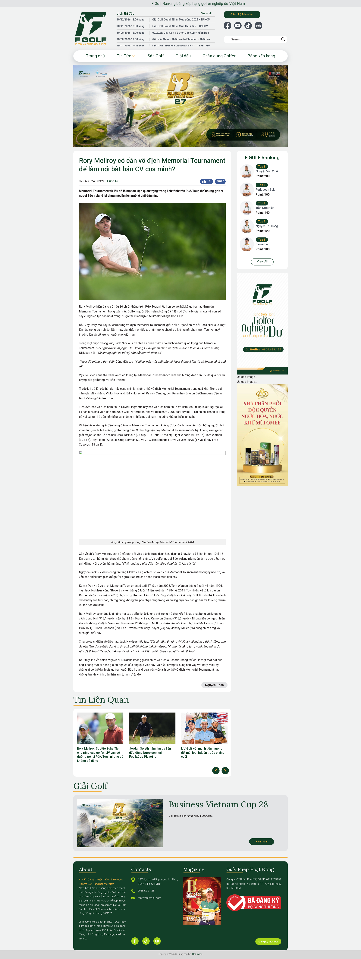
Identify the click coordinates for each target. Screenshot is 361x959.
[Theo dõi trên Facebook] (135, 941)
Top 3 (261, 203)
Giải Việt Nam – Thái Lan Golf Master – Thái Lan (181, 39)
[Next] (225, 770)
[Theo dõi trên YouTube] (157, 941)
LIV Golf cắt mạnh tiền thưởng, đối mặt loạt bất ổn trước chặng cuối (151, 752)
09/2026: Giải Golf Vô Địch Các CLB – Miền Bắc (180, 32)
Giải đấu (183, 56)
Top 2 (261, 184)
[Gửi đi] (283, 39)
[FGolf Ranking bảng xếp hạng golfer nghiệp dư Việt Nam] (92, 28)
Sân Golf (156, 56)
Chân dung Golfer (219, 56)
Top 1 (261, 166)
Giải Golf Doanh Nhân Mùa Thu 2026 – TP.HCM (180, 26)
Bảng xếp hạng (261, 56)
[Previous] (216, 770)
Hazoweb (197, 954)
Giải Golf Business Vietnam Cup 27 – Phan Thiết (181, 45)
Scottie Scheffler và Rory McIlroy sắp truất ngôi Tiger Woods (204, 750)
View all (206, 13)
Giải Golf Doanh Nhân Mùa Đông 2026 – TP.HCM (181, 19)
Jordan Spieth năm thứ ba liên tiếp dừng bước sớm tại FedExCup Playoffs (98, 752)
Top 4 (261, 221)
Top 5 (261, 239)
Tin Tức (124, 56)
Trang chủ (95, 56)
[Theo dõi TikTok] (146, 941)
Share (220, 181)
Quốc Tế (112, 181)
